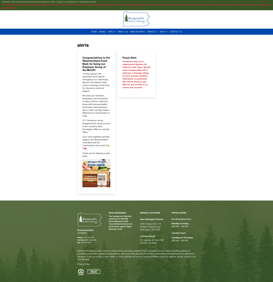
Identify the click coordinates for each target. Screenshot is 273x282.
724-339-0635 (6, 2)
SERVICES (151, 31)
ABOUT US (123, 31)
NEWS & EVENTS (137, 31)
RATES (163, 31)
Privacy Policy (83, 264)
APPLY (111, 31)
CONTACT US (176, 31)
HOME (94, 31)
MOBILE (102, 31)
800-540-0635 (91, 240)
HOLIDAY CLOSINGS (90, 2)
